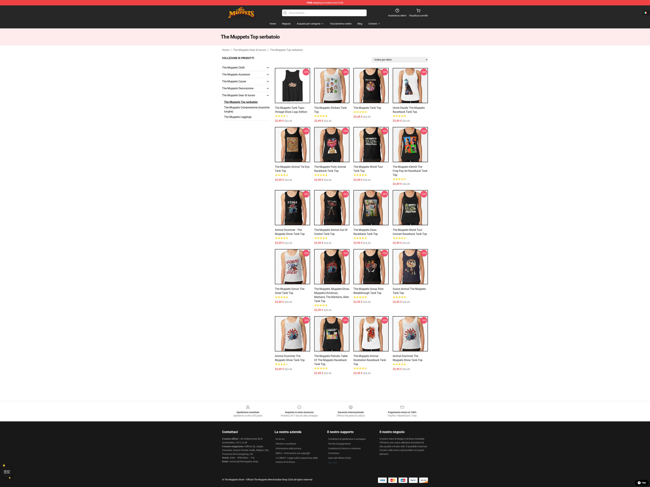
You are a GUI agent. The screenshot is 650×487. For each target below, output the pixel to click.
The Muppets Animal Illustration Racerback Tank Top (369, 360)
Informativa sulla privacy (288, 448)
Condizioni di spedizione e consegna (347, 439)
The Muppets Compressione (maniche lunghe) (246, 109)
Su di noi (280, 439)
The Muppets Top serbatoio (286, 50)
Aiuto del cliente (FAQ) (339, 458)
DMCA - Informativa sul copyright (293, 453)
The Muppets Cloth (233, 67)
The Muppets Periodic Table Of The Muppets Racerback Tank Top (331, 360)
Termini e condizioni (286, 443)
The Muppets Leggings (238, 117)
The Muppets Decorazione (237, 88)
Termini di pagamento (339, 443)
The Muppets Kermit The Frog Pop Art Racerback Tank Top (410, 171)
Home (225, 50)
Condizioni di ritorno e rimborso (344, 448)
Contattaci (333, 453)
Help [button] (644, 483)
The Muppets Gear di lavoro (249, 50)
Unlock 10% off (7, 472)
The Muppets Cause (234, 81)
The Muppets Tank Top (367, 107)
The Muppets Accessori (236, 74)
